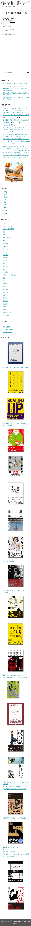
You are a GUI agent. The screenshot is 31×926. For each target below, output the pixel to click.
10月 (5, 197)
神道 (4, 278)
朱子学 (5, 263)
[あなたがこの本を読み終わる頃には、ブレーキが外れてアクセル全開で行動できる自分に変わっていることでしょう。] (16, 854)
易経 (4, 252)
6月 (5, 204)
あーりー (16, 122)
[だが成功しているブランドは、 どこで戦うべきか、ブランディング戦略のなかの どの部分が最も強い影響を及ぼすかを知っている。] (16, 505)
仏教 (4, 232)
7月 (5, 202)
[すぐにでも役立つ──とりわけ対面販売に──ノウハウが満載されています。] (12, 786)
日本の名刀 (6, 246)
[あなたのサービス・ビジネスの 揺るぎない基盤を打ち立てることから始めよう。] (16, 784)
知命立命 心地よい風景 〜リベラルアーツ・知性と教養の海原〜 (14, 3)
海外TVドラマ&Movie (9, 275)
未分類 (5, 260)
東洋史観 (5, 266)
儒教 (4, 234)
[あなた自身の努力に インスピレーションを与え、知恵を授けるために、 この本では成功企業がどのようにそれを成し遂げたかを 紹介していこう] (16, 849)
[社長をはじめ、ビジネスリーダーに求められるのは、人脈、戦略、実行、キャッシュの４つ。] (16, 421)
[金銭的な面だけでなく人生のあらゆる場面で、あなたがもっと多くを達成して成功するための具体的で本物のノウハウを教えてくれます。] (8, 561)
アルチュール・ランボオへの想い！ (14, 86)
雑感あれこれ (7, 312)
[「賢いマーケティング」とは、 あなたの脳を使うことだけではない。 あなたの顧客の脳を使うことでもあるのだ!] (16, 394)
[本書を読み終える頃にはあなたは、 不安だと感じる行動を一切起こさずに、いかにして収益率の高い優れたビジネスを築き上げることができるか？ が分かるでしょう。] (12, 675)
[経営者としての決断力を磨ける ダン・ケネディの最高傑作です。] (16, 365)
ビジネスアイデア (8, 226)
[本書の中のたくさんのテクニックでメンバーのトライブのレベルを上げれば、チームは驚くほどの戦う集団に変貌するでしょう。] (16, 845)
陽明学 (5, 306)
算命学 (5, 283)
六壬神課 (5, 240)
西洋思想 (5, 289)
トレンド (5, 223)
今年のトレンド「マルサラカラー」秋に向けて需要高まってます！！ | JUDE (16, 129)
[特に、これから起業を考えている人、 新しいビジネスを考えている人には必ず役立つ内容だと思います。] (16, 559)
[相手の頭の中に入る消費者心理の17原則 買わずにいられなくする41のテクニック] (16, 532)
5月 (5, 207)
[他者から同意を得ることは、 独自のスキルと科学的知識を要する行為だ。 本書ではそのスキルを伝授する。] (16, 673)
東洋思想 (5, 272)
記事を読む (8, 34)
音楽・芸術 (6, 315)
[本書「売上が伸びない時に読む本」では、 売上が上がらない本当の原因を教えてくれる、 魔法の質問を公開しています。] (16, 646)
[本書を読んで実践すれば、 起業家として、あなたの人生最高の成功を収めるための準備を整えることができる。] (16, 588)
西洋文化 (5, 292)
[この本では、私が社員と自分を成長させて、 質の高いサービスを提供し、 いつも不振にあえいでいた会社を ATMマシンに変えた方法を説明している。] (15, 678)
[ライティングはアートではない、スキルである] (15, 367)
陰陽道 (5, 304)
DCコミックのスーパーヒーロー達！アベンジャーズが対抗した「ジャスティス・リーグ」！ (16, 148)
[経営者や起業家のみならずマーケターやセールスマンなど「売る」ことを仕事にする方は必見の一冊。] (16, 479)
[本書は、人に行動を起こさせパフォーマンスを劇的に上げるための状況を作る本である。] (16, 883)
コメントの (8, 329)
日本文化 (5, 249)
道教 (4, 295)
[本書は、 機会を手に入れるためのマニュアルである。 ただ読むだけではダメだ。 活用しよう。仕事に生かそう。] (16, 452)
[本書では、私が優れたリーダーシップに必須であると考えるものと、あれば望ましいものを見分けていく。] (14, 789)
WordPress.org (7, 332)
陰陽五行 (5, 298)
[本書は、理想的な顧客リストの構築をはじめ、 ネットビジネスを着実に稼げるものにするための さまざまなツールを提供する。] (13, 699)
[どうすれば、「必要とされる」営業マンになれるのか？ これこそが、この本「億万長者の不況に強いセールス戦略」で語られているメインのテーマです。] (16, 726)
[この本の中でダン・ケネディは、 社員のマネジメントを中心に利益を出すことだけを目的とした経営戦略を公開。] (16, 816)
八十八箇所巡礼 (7, 237)
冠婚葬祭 (5, 243)
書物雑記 (5, 255)
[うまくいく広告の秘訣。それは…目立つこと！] (16, 592)
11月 (5, 194)
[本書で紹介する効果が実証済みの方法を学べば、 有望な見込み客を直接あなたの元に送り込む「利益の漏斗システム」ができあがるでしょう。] (16, 619)
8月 (5, 199)
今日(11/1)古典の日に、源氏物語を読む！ (15, 83)
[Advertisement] (14, 56)
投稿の (6, 327)
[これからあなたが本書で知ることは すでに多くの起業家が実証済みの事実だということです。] (8, 856)
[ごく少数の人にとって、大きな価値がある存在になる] (11, 851)
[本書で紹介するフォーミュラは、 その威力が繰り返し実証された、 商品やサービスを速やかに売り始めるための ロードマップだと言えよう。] (16, 780)
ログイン (5, 324)
